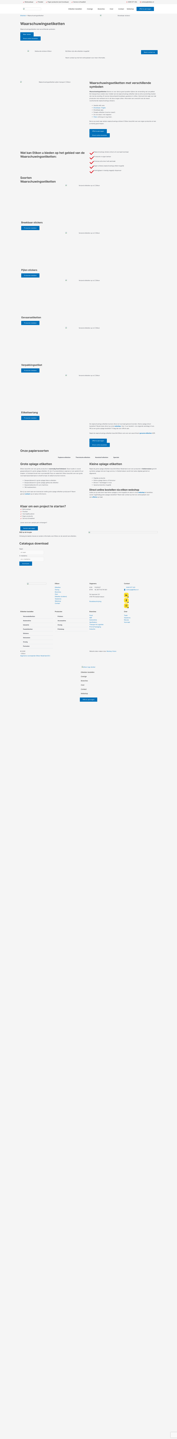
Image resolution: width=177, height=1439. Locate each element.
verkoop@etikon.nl (148, 2)
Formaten (26, 646)
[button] (30, 228)
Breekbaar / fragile (100, 108)
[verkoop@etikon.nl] (140, 2)
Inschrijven (25, 563)
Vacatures (58, 599)
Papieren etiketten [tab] (64, 457)
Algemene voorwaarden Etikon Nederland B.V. (35, 656)
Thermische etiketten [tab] (83, 457)
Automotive (27, 621)
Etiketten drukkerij (61, 596)
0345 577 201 (132, 2)
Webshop (130, 9)
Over (111, 9)
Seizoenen (26, 638)
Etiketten (23, 15)
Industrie (26, 625)
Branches (101, 9)
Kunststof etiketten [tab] (101, 457)
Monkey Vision (111, 651)
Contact (121, 9)
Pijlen (95, 117)
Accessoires (62, 621)
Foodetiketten (28, 629)
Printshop (61, 629)
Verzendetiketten (29, 616)
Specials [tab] (116, 457)
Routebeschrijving (95, 601)
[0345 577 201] (127, 2)
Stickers (26, 633)
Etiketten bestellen (75, 9)
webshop (117, 426)
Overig (57, 590)
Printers (60, 616)
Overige (90, 9)
